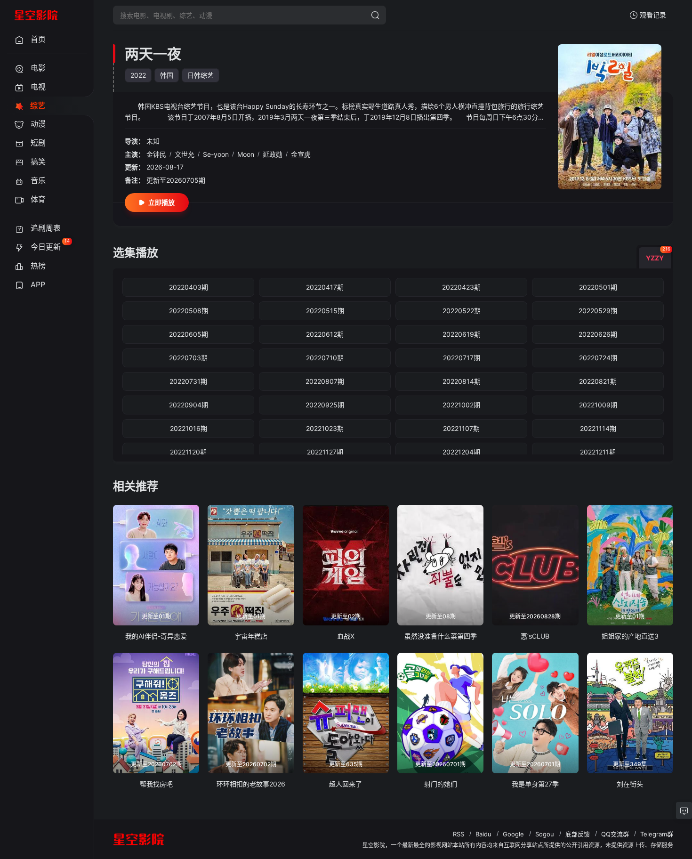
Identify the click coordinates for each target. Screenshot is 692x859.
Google (513, 834)
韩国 (166, 75)
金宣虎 (301, 154)
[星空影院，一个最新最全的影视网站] (36, 15)
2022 (138, 75)
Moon (245, 154)
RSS (458, 834)
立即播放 (161, 202)
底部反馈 (577, 834)
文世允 (184, 154)
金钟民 (156, 154)
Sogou (544, 834)
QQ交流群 (615, 834)
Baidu (483, 834)
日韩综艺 (200, 75)
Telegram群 (656, 834)
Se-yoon (216, 154)
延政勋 (272, 154)
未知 (153, 141)
